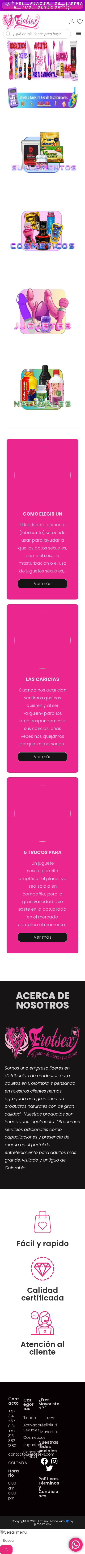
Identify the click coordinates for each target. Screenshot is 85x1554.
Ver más (42, 583)
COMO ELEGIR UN (42, 514)
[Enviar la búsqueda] (6, 1549)
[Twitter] (49, 1468)
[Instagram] (54, 1461)
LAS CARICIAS (42, 679)
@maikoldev (42, 1524)
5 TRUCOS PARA (43, 852)
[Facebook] (44, 1461)
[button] (78, 33)
